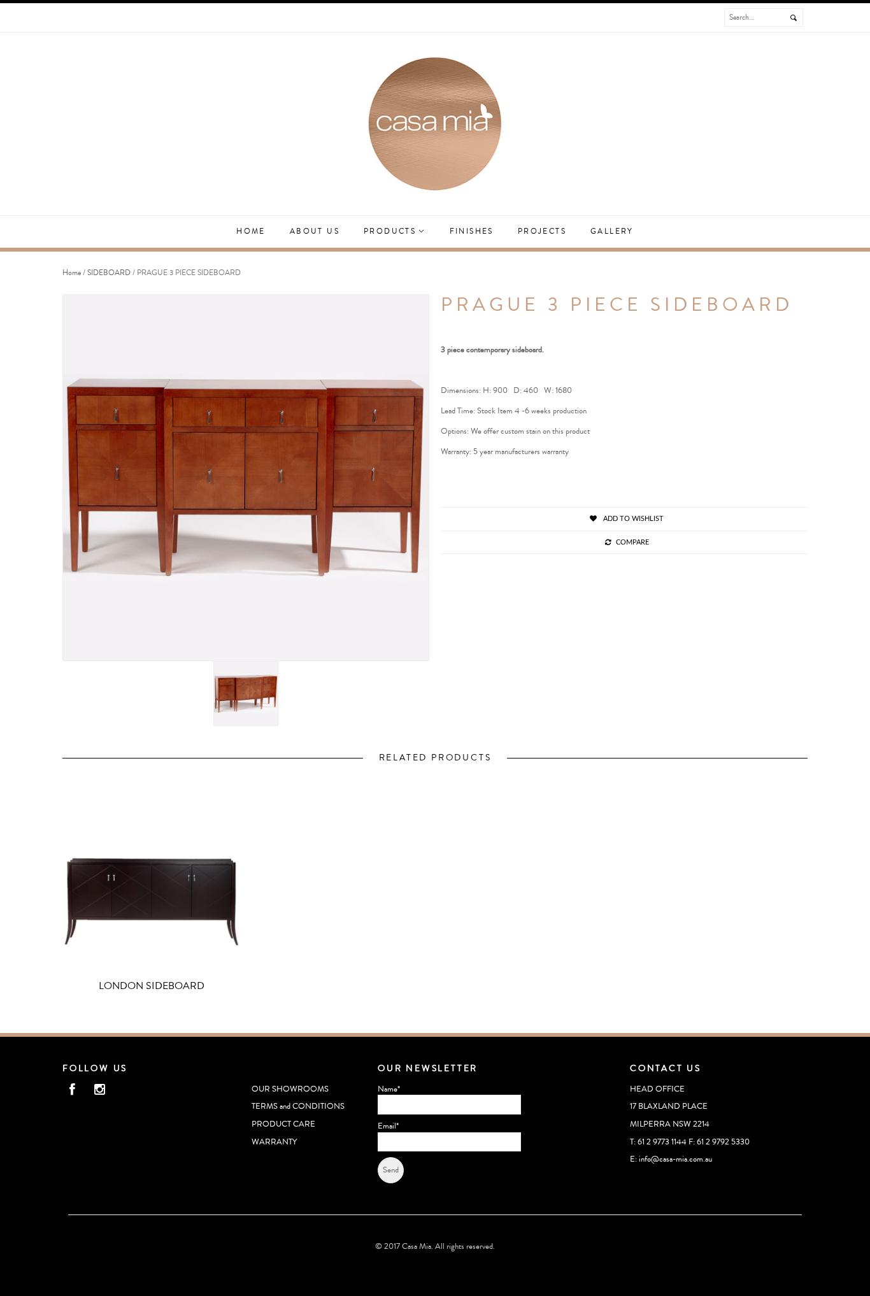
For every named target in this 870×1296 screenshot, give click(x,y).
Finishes (472, 231)
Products (392, 231)
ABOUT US (314, 231)
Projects (542, 231)
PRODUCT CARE (283, 1124)
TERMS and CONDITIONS (298, 1106)
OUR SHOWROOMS (290, 1089)
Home (251, 231)
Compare (632, 542)
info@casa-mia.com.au (675, 1159)
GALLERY (612, 231)
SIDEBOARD (109, 272)
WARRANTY (274, 1142)
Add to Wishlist (632, 518)
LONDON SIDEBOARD (151, 986)
